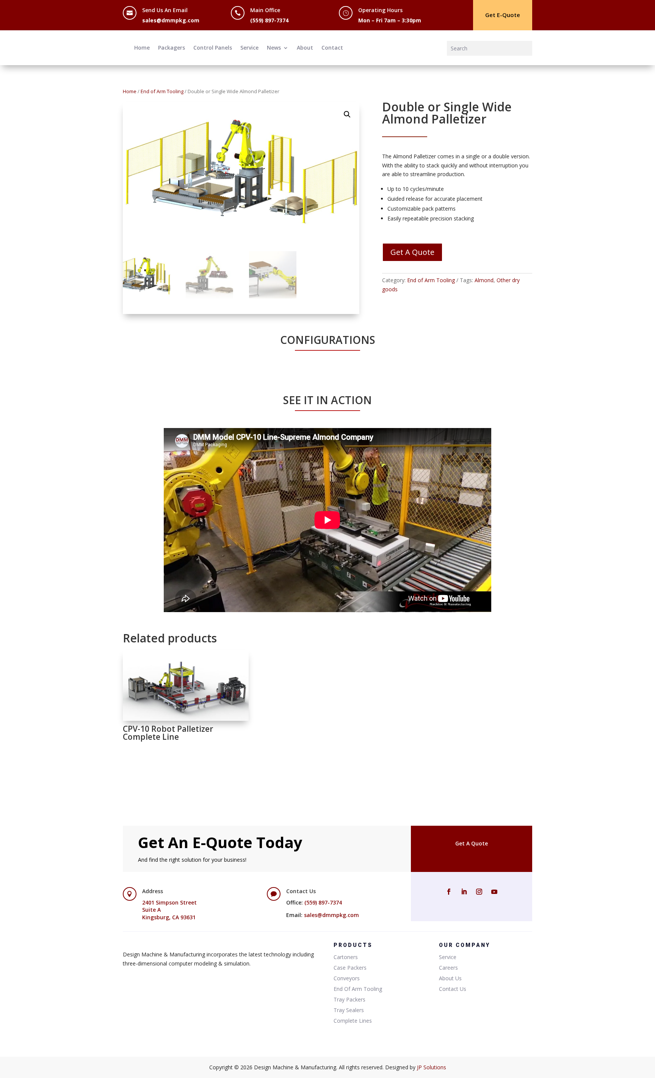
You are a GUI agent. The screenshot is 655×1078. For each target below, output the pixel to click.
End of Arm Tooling (162, 91)
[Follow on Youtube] (494, 892)
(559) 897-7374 (269, 20)
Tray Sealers (349, 1010)
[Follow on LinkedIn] (464, 892)
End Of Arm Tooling (358, 988)
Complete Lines (353, 1020)
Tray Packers (349, 999)
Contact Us (452, 988)
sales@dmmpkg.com (170, 20)
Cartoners (346, 957)
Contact (332, 47)
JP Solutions (431, 1067)
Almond (484, 280)
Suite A (151, 909)
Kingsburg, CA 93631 (169, 917)
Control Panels (212, 47)
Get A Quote (412, 252)
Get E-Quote (502, 15)
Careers (448, 967)
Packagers (171, 47)
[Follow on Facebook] (449, 892)
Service (249, 47)
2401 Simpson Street (169, 902)
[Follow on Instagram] (479, 892)
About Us (450, 978)
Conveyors (347, 978)
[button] (347, 114)
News (274, 47)
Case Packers (350, 967)
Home (142, 47)
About (305, 47)
